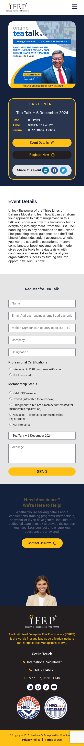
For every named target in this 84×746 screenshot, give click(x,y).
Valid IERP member (25, 393)
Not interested (22, 424)
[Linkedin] (30, 687)
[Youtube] (54, 687)
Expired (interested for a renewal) (33, 399)
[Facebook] (38, 687)
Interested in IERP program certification (37, 369)
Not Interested (22, 375)
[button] (45, 170)
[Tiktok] (46, 687)
